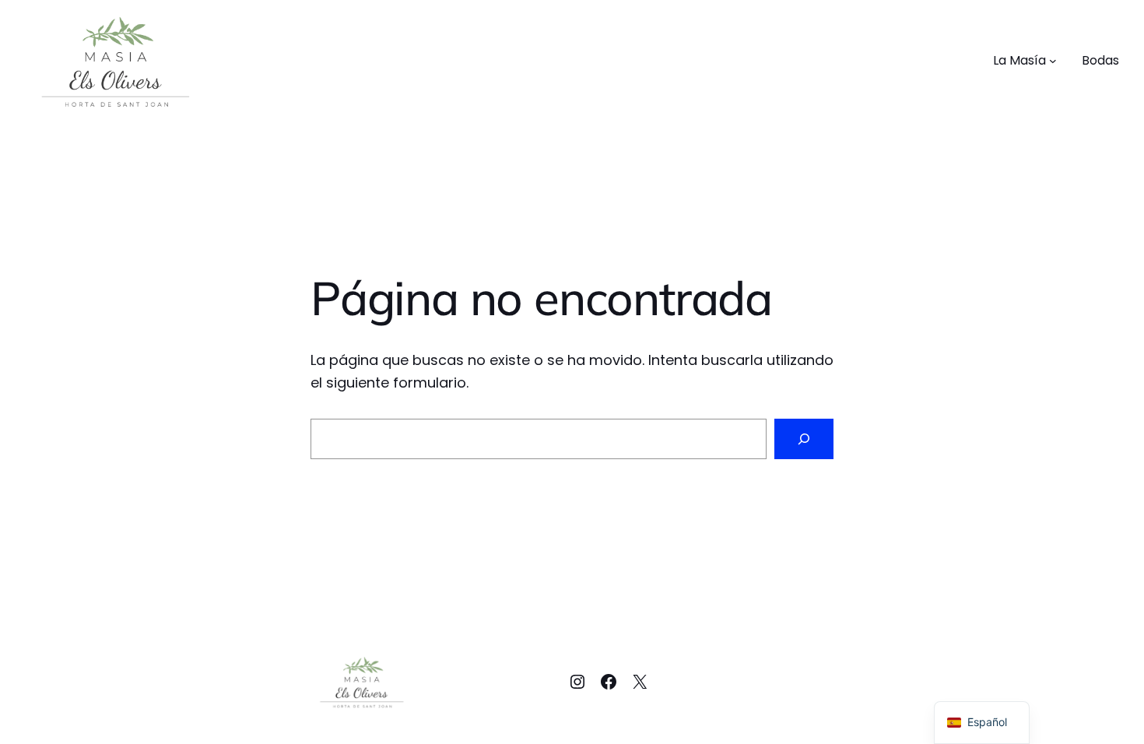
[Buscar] (803, 439)
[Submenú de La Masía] (1053, 61)
